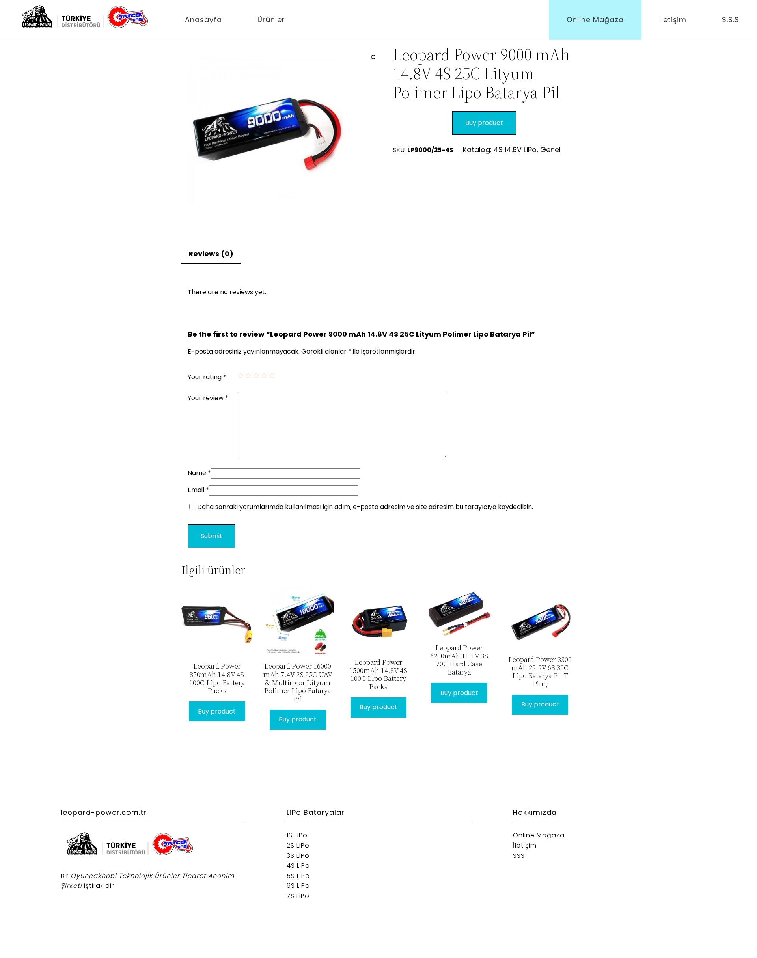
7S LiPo (298, 895)
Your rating (207, 377)
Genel (550, 150)
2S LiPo (298, 845)
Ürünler (271, 19)
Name (199, 472)
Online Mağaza (595, 19)
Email (198, 489)
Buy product (484, 122)
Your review (208, 398)
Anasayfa (203, 19)
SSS (519, 855)
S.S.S (730, 19)
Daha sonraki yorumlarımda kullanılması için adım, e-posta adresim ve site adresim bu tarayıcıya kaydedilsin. (365, 506)
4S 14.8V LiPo (515, 150)
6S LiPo (298, 885)
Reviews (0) (210, 254)
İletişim (672, 19)
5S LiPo (298, 875)
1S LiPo (297, 835)
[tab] (211, 254)
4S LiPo (298, 865)
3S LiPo (298, 855)
